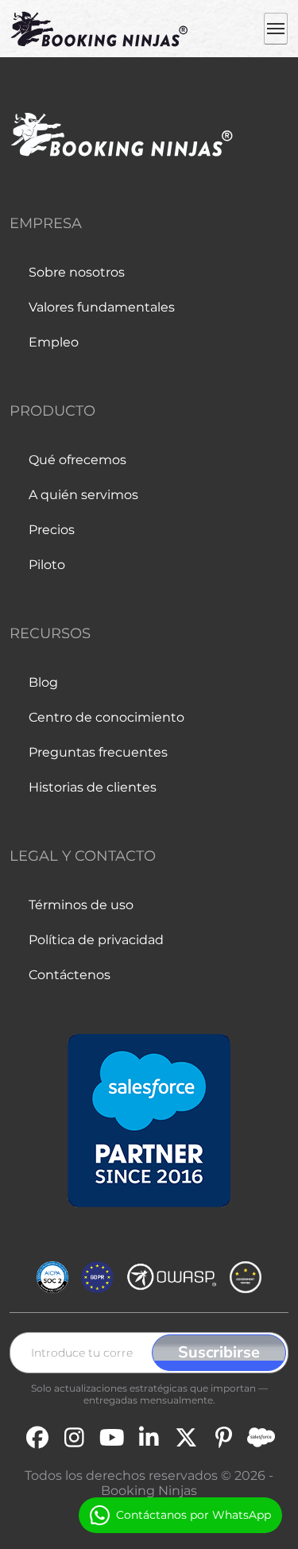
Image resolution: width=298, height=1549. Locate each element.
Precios (52, 529)
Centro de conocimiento (106, 717)
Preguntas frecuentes (98, 752)
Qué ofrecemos (77, 459)
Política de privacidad (96, 939)
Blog (43, 682)
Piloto (47, 564)
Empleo (54, 342)
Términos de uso (81, 904)
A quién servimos (83, 494)
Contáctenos (69, 974)
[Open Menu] (276, 29)
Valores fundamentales (102, 307)
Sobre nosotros (77, 272)
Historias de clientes (93, 787)
